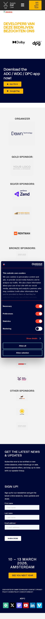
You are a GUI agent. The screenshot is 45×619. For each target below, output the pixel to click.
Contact (32, 590)
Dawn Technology (21, 590)
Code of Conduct (26, 592)
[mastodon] (19, 605)
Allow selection (22, 353)
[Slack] (6, 605)
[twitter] (12, 605)
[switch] (38, 314)
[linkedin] (32, 605)
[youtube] (26, 605)
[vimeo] (39, 605)
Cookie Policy (14, 592)
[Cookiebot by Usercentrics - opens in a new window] (32, 264)
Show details (31, 338)
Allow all (22, 346)
